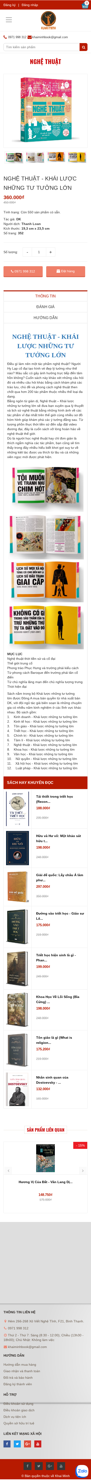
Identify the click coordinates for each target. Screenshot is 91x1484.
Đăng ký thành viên (18, 1384)
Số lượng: (11, 252)
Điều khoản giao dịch (19, 1410)
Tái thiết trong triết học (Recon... (54, 799)
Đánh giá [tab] (45, 307)
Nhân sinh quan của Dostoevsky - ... (52, 1080)
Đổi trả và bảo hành (18, 1377)
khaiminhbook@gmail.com (50, 37)
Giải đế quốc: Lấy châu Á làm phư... (59, 877)
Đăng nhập (30, 5)
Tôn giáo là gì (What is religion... (54, 1040)
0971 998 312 (24, 271)
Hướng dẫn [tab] (46, 318)
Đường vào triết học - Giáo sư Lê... (60, 916)
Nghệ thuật (45, 61)
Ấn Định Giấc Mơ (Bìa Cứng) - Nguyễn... (45, 1182)
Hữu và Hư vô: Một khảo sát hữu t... (58, 838)
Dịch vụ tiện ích (15, 1417)
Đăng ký (10, 5)
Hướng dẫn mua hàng (20, 1364)
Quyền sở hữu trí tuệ (19, 1423)
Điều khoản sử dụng (18, 1404)
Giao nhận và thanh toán (22, 1371)
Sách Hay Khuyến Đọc (30, 783)
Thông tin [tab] (45, 296)
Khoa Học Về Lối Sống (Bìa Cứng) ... (57, 999)
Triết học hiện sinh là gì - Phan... (56, 957)
